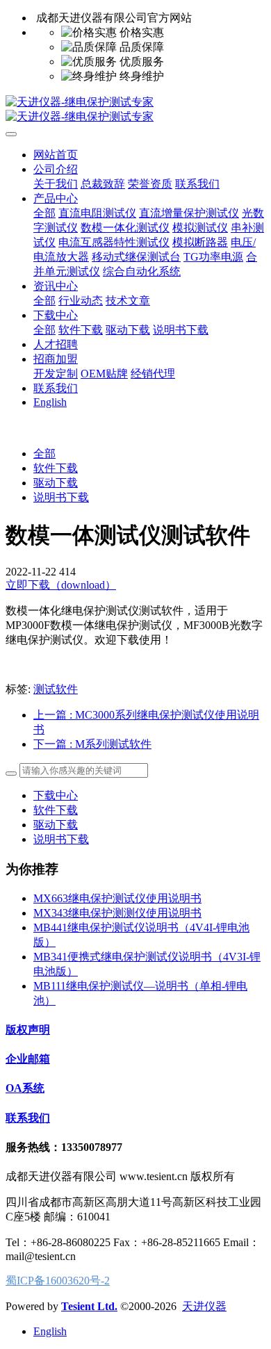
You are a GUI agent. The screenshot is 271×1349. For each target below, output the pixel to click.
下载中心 (55, 795)
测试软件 (55, 689)
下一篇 (92, 744)
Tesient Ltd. (89, 1306)
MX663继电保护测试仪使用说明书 (117, 898)
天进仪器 (204, 1306)
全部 (44, 213)
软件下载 (55, 468)
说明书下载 (61, 497)
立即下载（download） (61, 585)
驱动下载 (55, 483)
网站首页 (55, 155)
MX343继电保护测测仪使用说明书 (117, 913)
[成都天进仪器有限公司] (135, 109)
